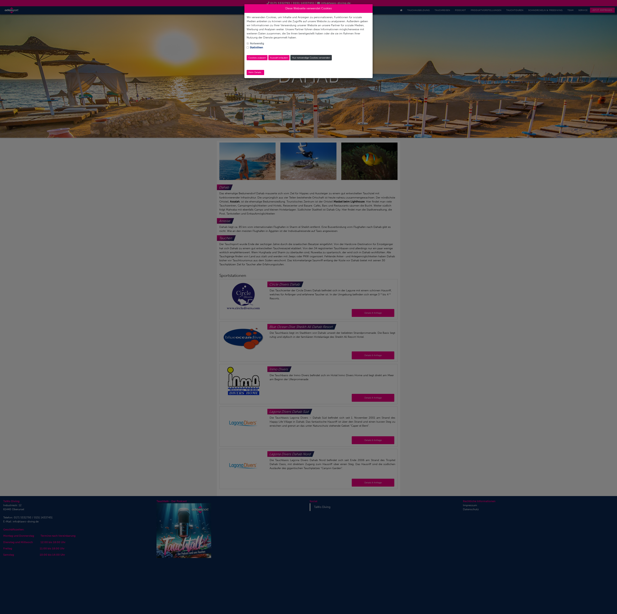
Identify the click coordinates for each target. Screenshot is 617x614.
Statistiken (256, 47)
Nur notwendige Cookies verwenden (311, 57)
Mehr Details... (255, 72)
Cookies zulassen (257, 57)
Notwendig (257, 43)
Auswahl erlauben (279, 57)
